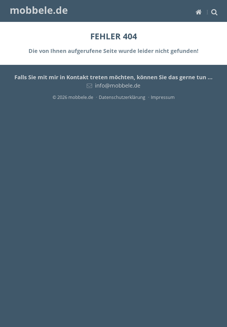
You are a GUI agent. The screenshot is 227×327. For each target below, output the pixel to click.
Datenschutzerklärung (122, 97)
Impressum (163, 97)
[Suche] (214, 11)
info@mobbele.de (117, 85)
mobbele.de (39, 10)
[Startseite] (199, 11)
